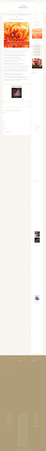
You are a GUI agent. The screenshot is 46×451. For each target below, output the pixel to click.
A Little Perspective (23, 7)
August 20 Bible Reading (37, 47)
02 (20, 415)
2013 (18, 432)
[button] (9, 365)
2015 (18, 429)
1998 (18, 446)
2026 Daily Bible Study (9, 415)
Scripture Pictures (9, 417)
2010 (18, 436)
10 (26, 418)
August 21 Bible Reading (37, 46)
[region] (9, 365)
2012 (18, 433)
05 (22, 415)
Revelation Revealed (36, 419)
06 (23, 415)
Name (5, 121)
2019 (18, 424)
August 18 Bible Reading (37, 50)
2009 (18, 437)
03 (21, 415)
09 (25, 418)
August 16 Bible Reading (37, 53)
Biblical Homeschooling (36, 423)
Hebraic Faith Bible (36, 421)
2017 (18, 427)
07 (24, 415)
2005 (18, 442)
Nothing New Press (36, 417)
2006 (18, 441)
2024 (18, 418)
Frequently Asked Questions (9, 423)
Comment (5, 112)
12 (27, 419)
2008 (18, 438)
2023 (18, 419)
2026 (18, 415)
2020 (18, 423)
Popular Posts (9, 421)
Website (5, 128)
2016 (18, 428)
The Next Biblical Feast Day (9, 419)
